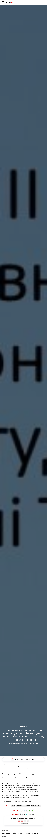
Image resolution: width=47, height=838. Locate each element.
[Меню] (44, 2)
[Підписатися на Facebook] (25, 821)
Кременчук (23, 726)
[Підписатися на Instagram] (28, 821)
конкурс (13, 805)
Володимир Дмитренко (16, 748)
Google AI (31, 814)
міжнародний (19, 805)
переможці (33, 805)
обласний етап (27, 805)
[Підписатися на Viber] (22, 821)
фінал (39, 805)
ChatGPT (24, 814)
